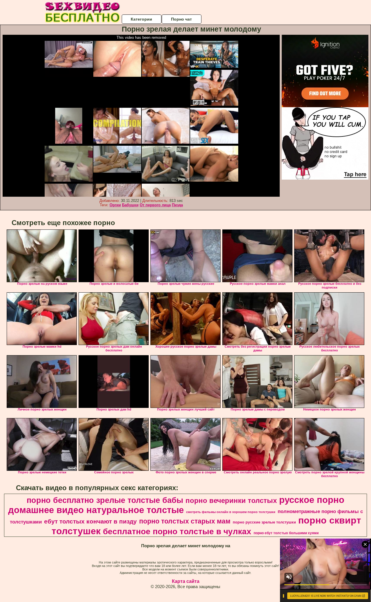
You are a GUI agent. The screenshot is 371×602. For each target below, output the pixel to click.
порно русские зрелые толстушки (264, 522)
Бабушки (130, 205)
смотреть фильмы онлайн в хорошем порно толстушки (230, 512)
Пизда (177, 205)
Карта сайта (185, 581)
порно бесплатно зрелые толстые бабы (105, 500)
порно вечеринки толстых (231, 500)
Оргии (115, 205)
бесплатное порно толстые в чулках (177, 531)
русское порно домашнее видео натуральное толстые (176, 505)
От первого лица (155, 205)
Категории (141, 19)
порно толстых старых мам (184, 521)
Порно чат (181, 19)
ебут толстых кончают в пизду (90, 521)
